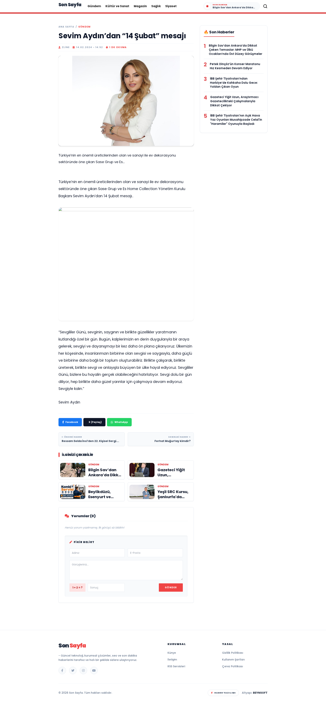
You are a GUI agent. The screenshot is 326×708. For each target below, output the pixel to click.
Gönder (171, 587)
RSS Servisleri (176, 666)
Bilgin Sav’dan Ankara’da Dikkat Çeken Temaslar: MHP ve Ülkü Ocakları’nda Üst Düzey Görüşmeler (235, 50)
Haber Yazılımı (225, 692)
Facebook (71, 422)
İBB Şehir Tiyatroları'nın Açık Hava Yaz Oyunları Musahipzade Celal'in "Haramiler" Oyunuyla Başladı (236, 120)
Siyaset (171, 6)
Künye (172, 653)
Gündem (94, 6)
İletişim (172, 659)
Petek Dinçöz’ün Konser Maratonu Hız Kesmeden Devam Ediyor (235, 66)
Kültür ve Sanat (117, 6)
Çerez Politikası (232, 666)
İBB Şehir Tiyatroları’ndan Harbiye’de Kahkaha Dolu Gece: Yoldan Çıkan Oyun (234, 83)
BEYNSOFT (260, 693)
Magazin (140, 6)
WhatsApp (121, 422)
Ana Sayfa (66, 26)
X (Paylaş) (95, 422)
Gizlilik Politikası (232, 653)
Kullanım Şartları (233, 659)
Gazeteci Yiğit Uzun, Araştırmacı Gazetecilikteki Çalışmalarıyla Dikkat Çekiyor (234, 101)
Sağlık (156, 6)
